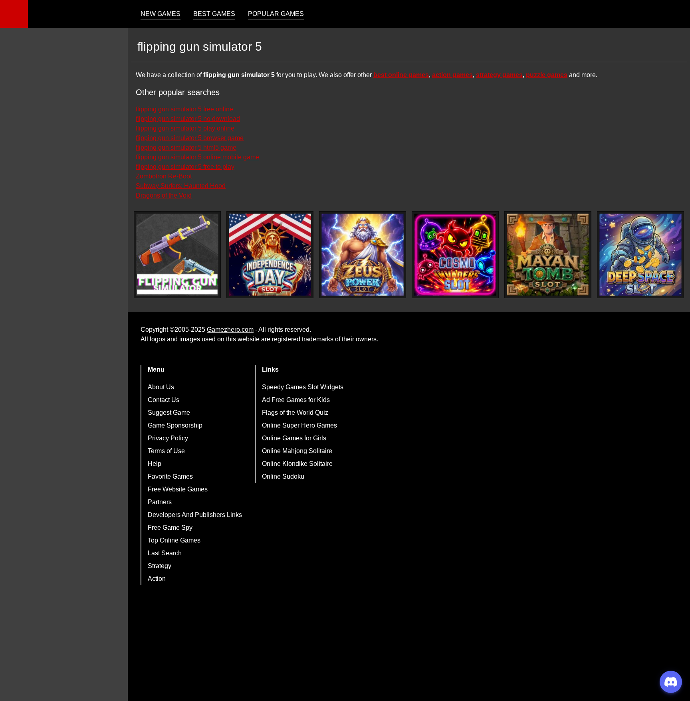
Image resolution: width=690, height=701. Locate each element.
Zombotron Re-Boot (164, 176)
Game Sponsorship (175, 425)
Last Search (165, 553)
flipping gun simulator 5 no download (188, 118)
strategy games (499, 74)
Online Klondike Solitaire (297, 463)
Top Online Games (174, 540)
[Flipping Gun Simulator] (177, 255)
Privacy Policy (168, 438)
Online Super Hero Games (299, 425)
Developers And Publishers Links (195, 514)
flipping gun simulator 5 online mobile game (197, 157)
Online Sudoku (283, 476)
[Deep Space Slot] (640, 255)
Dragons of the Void (164, 195)
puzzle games (546, 74)
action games (452, 74)
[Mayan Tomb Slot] (548, 255)
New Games (160, 13)
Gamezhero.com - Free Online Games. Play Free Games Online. (78, 14)
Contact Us (163, 399)
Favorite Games (170, 476)
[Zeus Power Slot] (362, 255)
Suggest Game (169, 412)
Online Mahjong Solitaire (297, 451)
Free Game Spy (170, 527)
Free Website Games (178, 489)
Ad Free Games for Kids (296, 399)
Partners (160, 502)
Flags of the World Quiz (295, 412)
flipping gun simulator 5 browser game (190, 138)
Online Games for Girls (294, 438)
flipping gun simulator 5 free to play (185, 166)
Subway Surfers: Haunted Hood (181, 185)
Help (154, 463)
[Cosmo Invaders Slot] (455, 255)
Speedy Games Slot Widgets (302, 387)
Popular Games (276, 13)
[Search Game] (676, 16)
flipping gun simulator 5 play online (185, 128)
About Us (161, 387)
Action (157, 578)
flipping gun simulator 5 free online (184, 109)
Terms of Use (166, 451)
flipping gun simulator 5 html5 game (186, 147)
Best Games (214, 13)
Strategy (159, 565)
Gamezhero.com (230, 329)
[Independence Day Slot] (270, 255)
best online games (401, 74)
